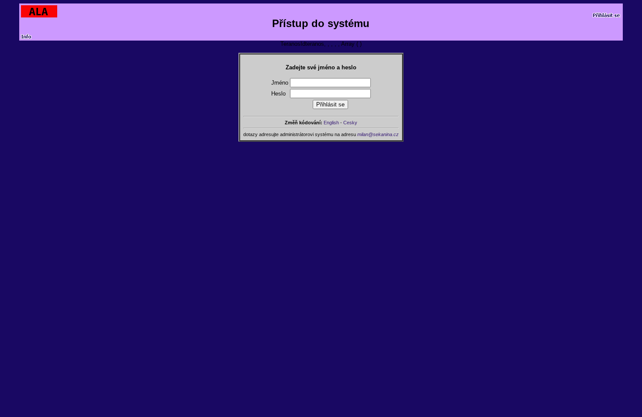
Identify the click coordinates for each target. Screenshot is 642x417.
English (331, 122)
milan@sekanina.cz (378, 134)
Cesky (350, 122)
